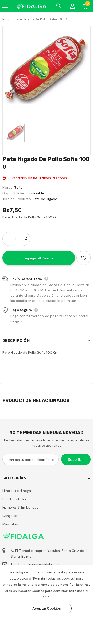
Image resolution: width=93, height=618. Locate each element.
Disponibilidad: (14, 193)
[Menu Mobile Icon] (5, 6)
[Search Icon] (58, 6)
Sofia (18, 187)
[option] (46, 70)
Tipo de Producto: (16, 199)
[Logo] (31, 6)
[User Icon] (72, 6)
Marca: (7, 187)
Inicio (6, 19)
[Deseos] (83, 258)
